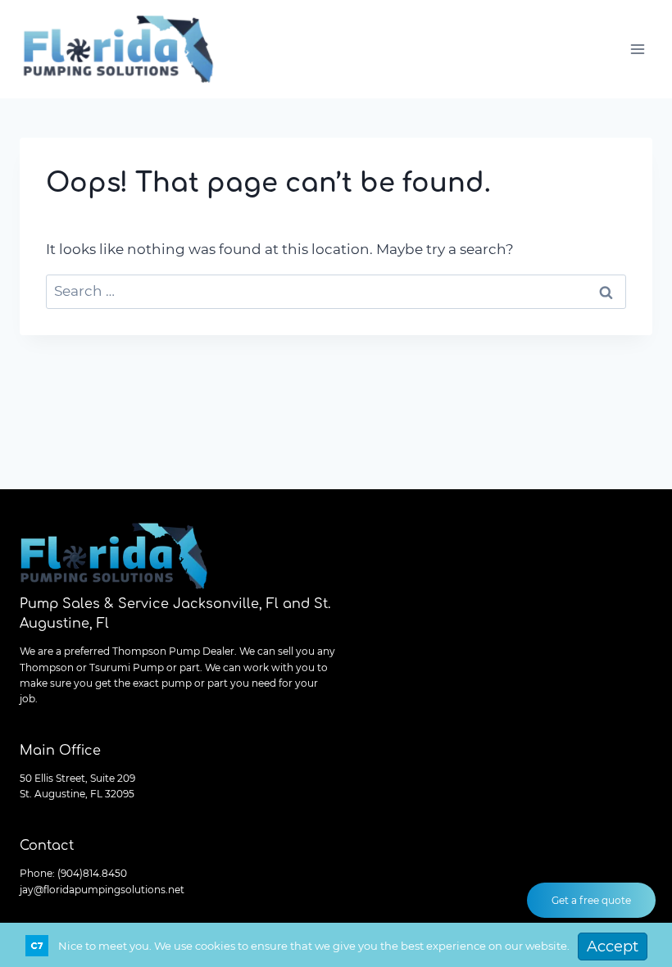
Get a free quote (591, 900)
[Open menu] (637, 48)
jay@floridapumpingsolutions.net (102, 889)
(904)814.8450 (92, 873)
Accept (612, 946)
